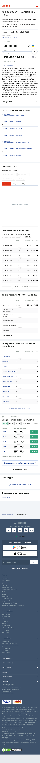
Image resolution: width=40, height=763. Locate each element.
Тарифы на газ (6, 596)
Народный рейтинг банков (9, 603)
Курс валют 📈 (11, 514)
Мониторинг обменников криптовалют (13, 605)
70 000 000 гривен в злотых (12, 128)
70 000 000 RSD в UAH (8, 65)
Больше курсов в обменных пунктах (19, 463)
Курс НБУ (4, 585)
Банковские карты (7, 587)
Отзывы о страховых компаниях (11, 687)
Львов (17, 423)
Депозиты (4, 594)
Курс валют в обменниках (9, 643)
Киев (11, 423)
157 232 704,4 (32, 255)
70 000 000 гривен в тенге (11, 155)
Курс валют (5, 578)
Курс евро (4, 583)
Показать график (21, 469)
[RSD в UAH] (34, 51)
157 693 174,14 (32, 245)
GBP (4, 447)
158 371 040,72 (32, 275)
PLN (4, 442)
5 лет (33, 184)
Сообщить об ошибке (20, 568)
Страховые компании (8, 694)
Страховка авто (6, 691)
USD (4, 432)
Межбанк (4, 592)
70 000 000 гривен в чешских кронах (15, 142)
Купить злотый (6, 652)
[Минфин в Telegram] (14, 530)
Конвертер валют (7, 598)
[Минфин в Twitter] (20, 530)
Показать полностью (21, 286)
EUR (4, 437)
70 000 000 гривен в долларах (13, 115)
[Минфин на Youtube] (31, 530)
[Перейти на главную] (6, 6)
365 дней (24, 184)
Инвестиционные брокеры (9, 589)
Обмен (34, 432)
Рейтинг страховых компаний (10, 689)
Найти (34, 562)
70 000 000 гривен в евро (11, 122)
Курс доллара (6, 580)
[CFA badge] (28, 701)
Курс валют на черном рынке (10, 646)
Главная (4, 514)
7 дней (6, 184)
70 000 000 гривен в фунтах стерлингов (17, 149)
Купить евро (5, 650)
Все (5, 423)
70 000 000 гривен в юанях (12, 135)
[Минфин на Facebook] (8, 530)
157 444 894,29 (32, 250)
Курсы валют (6, 497)
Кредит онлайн (6, 601)
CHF (4, 452)
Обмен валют (6, 641)
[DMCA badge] (20, 750)
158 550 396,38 (32, 280)
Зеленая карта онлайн (8, 684)
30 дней (15, 184)
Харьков (35, 423)
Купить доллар (6, 648)
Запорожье (26, 423)
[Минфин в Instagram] (26, 530)
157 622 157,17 (32, 260)
